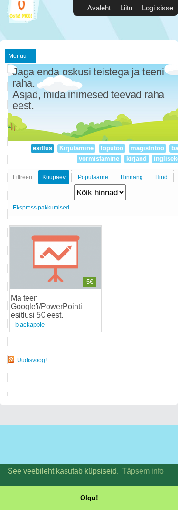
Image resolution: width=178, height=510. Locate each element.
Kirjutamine (76, 148)
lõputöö (112, 148)
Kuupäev (54, 177)
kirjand (136, 158)
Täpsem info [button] (143, 471)
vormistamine (99, 158)
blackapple (30, 324)
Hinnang (132, 177)
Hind (161, 177)
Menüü (18, 56)
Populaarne (93, 177)
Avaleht (99, 8)
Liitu (126, 8)
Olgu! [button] (89, 497)
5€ (89, 281)
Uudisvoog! (32, 360)
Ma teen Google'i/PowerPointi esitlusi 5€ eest (46, 306)
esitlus (42, 148)
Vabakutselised (28, 20)
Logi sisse (157, 8)
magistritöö (147, 148)
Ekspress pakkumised (41, 207)
